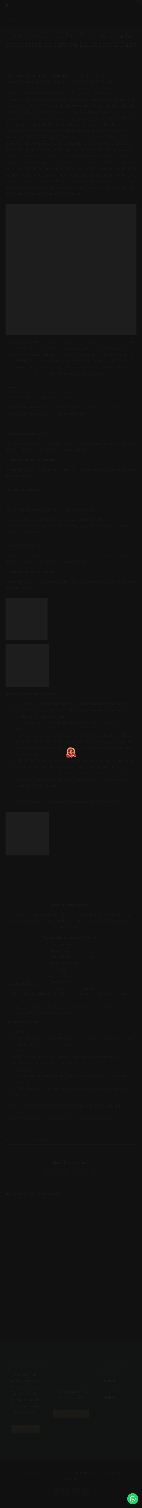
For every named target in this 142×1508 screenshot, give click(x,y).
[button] (132, 1498)
